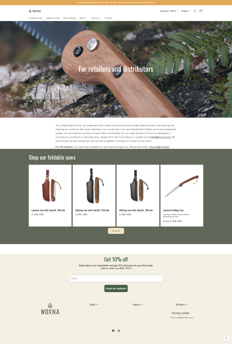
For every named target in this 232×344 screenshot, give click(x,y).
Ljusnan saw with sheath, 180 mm (48, 210)
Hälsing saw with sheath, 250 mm (92, 210)
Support (136, 304)
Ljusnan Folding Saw (173, 210)
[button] (195, 11)
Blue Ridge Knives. (160, 147)
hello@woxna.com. (160, 137)
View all (116, 231)
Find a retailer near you (182, 317)
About (93, 304)
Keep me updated (116, 288)
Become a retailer (180, 313)
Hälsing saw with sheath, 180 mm (136, 210)
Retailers (180, 304)
